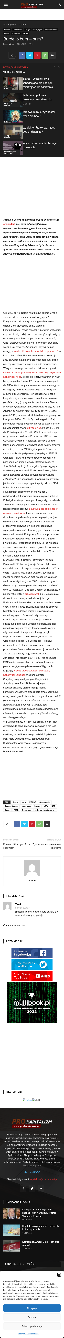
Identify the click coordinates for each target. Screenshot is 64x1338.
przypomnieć (34, 427)
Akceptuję (32, 1308)
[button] (59, 1274)
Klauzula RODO (32, 1172)
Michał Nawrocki (51, 29)
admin (11, 44)
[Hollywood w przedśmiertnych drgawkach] (11, 148)
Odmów (32, 1317)
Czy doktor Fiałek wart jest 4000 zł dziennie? (38, 129)
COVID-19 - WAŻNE (8, 104)
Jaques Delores (11, 806)
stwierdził (9, 224)
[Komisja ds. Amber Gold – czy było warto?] (11, 1246)
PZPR (16, 810)
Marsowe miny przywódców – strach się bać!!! (39, 114)
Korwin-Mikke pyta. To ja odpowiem (16, 845)
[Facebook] (23, 1188)
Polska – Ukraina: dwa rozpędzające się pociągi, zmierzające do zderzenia (37, 82)
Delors (15, 802)
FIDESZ (32, 802)
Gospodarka (17, 29)
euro (24, 802)
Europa (23, 24)
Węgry (25, 33)
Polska (6, 33)
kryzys (37, 806)
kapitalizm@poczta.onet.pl (43, 1179)
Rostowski (26, 810)
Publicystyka (37, 29)
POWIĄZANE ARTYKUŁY (15, 67)
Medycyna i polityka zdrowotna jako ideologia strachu (36, 99)
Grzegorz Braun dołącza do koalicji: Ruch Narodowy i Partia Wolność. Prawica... (39, 1212)
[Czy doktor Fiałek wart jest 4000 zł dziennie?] (11, 132)
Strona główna (9, 24)
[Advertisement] (32, 14)
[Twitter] (32, 1188)
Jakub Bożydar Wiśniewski (10, 152)
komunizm (26, 806)
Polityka (7, 89)
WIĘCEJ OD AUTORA (14, 72)
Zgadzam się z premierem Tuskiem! (46, 845)
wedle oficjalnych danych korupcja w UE (36, 351)
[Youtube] (41, 1188)
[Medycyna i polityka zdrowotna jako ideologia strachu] (11, 100)
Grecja (27, 29)
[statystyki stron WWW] (27, 1100)
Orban (7, 810)
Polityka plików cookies (28, 1333)
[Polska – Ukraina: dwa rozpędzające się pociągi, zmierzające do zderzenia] (11, 83)
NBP (53, 806)
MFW (46, 806)
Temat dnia (16, 33)
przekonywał (32, 593)
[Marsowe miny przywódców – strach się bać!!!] (11, 116)
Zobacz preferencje (32, 1326)
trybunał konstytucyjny (45, 810)
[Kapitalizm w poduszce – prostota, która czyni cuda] (11, 1230)
